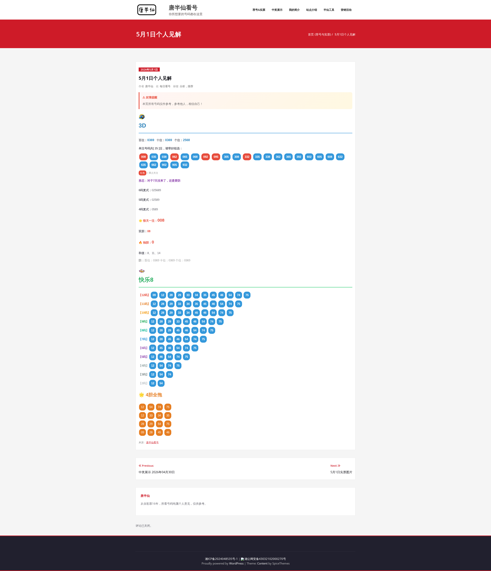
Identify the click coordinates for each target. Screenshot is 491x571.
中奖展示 (277, 10)
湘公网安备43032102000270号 (265, 559)
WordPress (236, 563)
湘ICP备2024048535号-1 (221, 559)
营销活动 (346, 10)
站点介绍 (311, 10)
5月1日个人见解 (345, 34)
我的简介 (294, 10)
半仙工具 (329, 10)
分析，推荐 (186, 86)
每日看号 (165, 86)
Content (262, 563)
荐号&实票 (259, 10)
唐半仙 (149, 86)
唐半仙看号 (183, 7)
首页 (311, 34)
